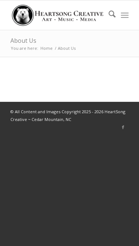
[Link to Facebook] (123, 127)
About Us (23, 41)
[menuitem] (108, 15)
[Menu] (125, 15)
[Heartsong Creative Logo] (57, 15)
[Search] (108, 15)
